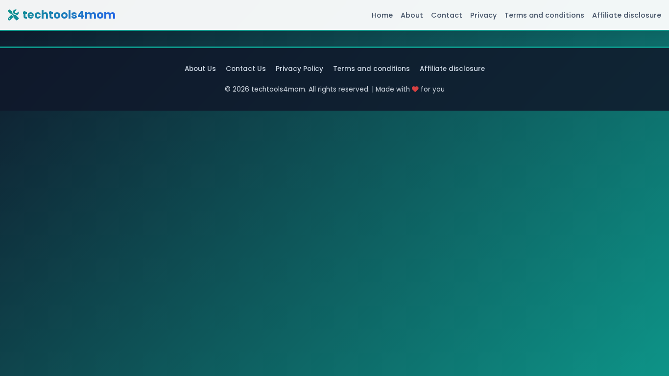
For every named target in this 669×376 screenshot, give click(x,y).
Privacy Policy (299, 68)
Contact (446, 15)
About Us (200, 68)
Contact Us (246, 68)
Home (382, 15)
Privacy (483, 15)
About (412, 15)
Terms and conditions (544, 15)
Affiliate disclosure (626, 15)
